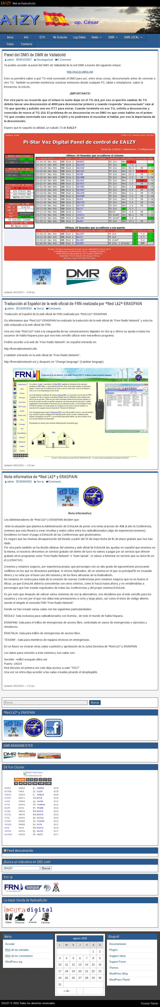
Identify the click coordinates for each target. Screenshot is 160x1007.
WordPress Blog (118, 973)
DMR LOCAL (131, 37)
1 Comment (64, 59)
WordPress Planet (119, 979)
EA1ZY (6, 3)
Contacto (26, 44)
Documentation (117, 944)
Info (26, 37)
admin (10, 59)
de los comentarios (19, 955)
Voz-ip (40, 308)
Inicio (10, 37)
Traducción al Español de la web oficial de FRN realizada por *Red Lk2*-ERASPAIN (73, 303)
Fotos (10, 44)
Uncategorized (45, 59)
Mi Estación (60, 37)
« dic (66, 990)
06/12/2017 (25, 59)
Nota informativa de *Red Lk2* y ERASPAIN (40, 476)
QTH (42, 37)
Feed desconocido (20, 851)
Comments (55, 308)
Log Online (79, 37)
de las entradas (17, 949)
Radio (95, 37)
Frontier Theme (149, 1003)
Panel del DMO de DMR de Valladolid (35, 54)
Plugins (113, 949)
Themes (113, 967)
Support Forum (117, 961)
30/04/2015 (25, 481)
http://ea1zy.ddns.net (80, 71)
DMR (111, 37)
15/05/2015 (25, 308)
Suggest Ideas (117, 955)
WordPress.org (13, 961)
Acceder (10, 944)
